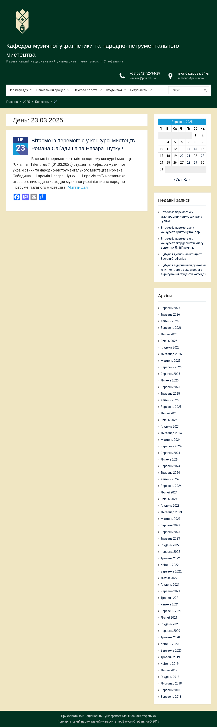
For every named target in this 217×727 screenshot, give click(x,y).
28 (188, 162)
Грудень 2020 (170, 624)
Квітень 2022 (170, 565)
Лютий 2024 (169, 492)
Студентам (114, 90)
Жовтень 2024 (171, 439)
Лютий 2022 (169, 578)
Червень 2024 (170, 466)
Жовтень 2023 (171, 518)
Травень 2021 (170, 597)
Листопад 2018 (171, 683)
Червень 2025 (170, 387)
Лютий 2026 (169, 334)
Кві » (187, 179)
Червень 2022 (170, 551)
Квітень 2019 (170, 663)
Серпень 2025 (170, 374)
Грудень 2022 (170, 545)
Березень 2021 (171, 611)
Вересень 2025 (171, 367)
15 (195, 149)
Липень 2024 (170, 459)
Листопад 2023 (171, 512)
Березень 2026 (171, 327)
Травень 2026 (170, 314)
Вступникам (138, 90)
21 (188, 155)
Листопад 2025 (171, 354)
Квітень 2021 (170, 604)
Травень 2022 (170, 558)
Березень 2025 (171, 406)
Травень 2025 (170, 393)
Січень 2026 (169, 341)
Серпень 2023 (170, 525)
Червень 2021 (170, 591)
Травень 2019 (170, 657)
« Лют (178, 179)
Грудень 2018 (170, 677)
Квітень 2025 (170, 400)
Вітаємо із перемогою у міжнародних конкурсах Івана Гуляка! (181, 216)
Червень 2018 (170, 690)
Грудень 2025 (170, 347)
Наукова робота (85, 90)
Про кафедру (18, 90)
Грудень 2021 (170, 584)
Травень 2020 (170, 637)
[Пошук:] (189, 90)
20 (182, 155)
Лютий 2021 (169, 617)
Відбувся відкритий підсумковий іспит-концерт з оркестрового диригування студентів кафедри (183, 270)
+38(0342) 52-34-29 (145, 73)
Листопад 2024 (171, 433)
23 (202, 155)
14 (188, 149)
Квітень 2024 (170, 479)
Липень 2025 (170, 380)
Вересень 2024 (171, 446)
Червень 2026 (170, 308)
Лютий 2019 (169, 670)
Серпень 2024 (170, 453)
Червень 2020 (170, 630)
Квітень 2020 (170, 644)
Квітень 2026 (170, 321)
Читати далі (78, 187)
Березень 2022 (171, 571)
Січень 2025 (169, 420)
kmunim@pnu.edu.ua (143, 78)
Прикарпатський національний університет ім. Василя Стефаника (103, 721)
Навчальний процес (50, 90)
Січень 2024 (169, 499)
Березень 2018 (171, 696)
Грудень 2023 (170, 505)
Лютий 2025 (169, 413)
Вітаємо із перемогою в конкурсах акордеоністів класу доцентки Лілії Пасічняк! (182, 243)
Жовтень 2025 (171, 360)
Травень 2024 (170, 472)
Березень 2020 (171, 650)
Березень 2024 (171, 486)
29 (195, 162)
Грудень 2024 (170, 426)
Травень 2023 (170, 538)
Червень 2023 (170, 532)
